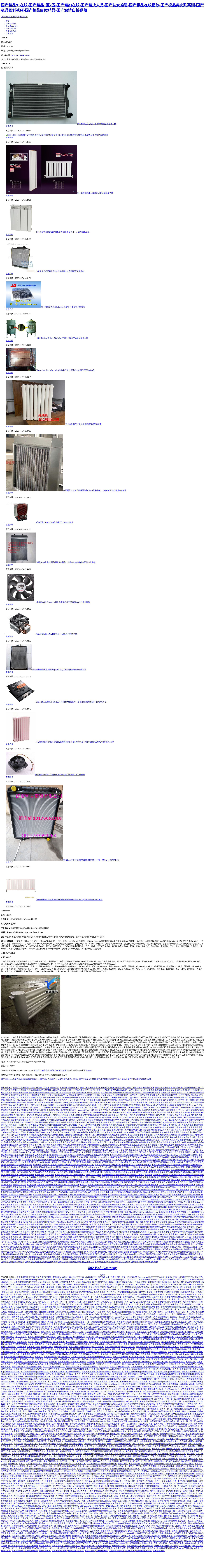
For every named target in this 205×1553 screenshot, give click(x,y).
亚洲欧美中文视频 (129, 1239)
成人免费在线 (87, 1155)
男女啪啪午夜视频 (155, 1132)
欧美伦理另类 (106, 1237)
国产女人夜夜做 (92, 1190)
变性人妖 (51, 1090)
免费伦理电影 (14, 1157)
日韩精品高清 (142, 1170)
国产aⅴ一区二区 (42, 1426)
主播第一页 (113, 1150)
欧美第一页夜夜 (178, 1095)
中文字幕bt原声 (105, 1180)
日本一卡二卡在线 (104, 1394)
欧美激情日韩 (107, 1175)
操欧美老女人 (93, 1167)
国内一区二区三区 (92, 1317)
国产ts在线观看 (142, 1205)
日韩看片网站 (86, 1404)
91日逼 (190, 1224)
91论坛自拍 (62, 1307)
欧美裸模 (9, 1103)
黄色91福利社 (122, 1232)
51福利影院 (50, 1222)
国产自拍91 (6, 1317)
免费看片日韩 (9, 1234)
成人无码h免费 (149, 1314)
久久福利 (62, 1180)
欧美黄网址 (139, 1289)
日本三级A (147, 1419)
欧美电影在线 (6, 1180)
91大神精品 (130, 1107)
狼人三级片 (82, 1239)
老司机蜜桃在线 (146, 1120)
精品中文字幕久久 (101, 1309)
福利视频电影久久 (59, 1187)
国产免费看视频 (163, 1180)
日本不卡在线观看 (117, 1339)
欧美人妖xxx (101, 1424)
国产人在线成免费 (45, 1103)
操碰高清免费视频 (150, 1125)
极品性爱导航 (64, 1130)
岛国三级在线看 (78, 1411)
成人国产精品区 (112, 1329)
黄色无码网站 (10, 1342)
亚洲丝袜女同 (125, 1382)
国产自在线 (82, 1167)
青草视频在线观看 (194, 1317)
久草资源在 (41, 1180)
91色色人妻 (174, 1140)
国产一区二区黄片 (136, 1175)
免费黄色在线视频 (118, 1217)
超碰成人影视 (105, 1130)
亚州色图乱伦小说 (67, 1140)
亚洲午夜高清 (33, 1421)
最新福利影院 (165, 1195)
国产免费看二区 (163, 1177)
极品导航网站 (97, 1416)
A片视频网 (72, 1167)
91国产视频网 (30, 1177)
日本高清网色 (75, 1399)
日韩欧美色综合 (39, 1195)
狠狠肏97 (198, 1396)
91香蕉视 (26, 1098)
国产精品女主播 (155, 1382)
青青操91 (83, 1234)
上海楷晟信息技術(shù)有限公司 (14, 17)
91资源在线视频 (110, 1172)
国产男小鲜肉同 (60, 1117)
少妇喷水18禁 (82, 1177)
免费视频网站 (74, 1214)
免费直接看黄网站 (177, 1362)
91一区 (121, 1209)
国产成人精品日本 (142, 1192)
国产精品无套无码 (20, 1192)
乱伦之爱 (170, 1354)
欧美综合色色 (101, 1401)
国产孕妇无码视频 (61, 1227)
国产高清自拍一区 (45, 1202)
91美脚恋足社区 (54, 1304)
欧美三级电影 (152, 1214)
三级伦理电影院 (96, 1406)
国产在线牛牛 (114, 1424)
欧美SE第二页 (178, 1192)
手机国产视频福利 (62, 1421)
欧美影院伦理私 (98, 1369)
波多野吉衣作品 (24, 1339)
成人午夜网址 (174, 1175)
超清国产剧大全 (10, 1127)
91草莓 (77, 1224)
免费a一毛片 (44, 1150)
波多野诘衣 (22, 1342)
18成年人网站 (128, 1132)
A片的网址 (144, 1421)
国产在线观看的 (115, 1234)
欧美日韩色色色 (163, 1377)
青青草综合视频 (88, 1399)
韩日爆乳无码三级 (176, 1120)
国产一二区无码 (131, 1302)
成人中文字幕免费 (88, 1205)
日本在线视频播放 (21, 1282)
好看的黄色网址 (17, 1409)
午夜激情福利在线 (12, 1372)
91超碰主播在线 (89, 1372)
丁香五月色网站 (103, 1090)
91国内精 (81, 1364)
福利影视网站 (142, 1312)
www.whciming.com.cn (21, 55)
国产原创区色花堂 (107, 1103)
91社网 (60, 1165)
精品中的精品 (194, 1117)
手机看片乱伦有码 (16, 1391)
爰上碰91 (26, 1232)
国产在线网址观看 (93, 1175)
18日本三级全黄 (73, 1222)
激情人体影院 (183, 1297)
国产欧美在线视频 (194, 1093)
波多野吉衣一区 (170, 1309)
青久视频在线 (39, 1424)
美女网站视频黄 (160, 1222)
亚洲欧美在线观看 (121, 1127)
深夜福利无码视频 (152, 1342)
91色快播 (143, 1130)
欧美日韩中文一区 (119, 1130)
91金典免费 (84, 1187)
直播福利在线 (180, 1327)
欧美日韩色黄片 (46, 1112)
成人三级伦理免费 (63, 1093)
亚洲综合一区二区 (178, 1317)
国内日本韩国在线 (70, 1379)
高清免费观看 (161, 1374)
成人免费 (54, 1167)
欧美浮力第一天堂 (162, 1399)
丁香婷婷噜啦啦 (31, 1362)
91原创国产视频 (115, 1125)
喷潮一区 (148, 1175)
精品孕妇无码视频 (78, 1160)
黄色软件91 (133, 1152)
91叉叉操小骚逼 (122, 1212)
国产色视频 (14, 1195)
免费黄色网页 (170, 1297)
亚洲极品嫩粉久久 (49, 1399)
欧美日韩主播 (14, 1394)
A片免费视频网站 (67, 1344)
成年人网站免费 (35, 1192)
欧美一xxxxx (77, 1110)
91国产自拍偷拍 (17, 1095)
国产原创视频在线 (137, 1115)
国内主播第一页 (68, 1162)
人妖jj (133, 1317)
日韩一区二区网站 (135, 1377)
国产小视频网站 (41, 1297)
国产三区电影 (21, 1214)
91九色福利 (170, 1190)
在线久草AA (100, 1297)
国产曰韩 (112, 1401)
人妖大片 (36, 1219)
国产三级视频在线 (70, 1232)
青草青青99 (93, 1339)
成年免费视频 (115, 1239)
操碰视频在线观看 (85, 1309)
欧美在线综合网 (58, 1429)
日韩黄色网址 (178, 1185)
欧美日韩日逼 (8, 1292)
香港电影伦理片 (158, 1147)
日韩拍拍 (39, 1391)
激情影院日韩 (161, 1207)
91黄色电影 (170, 1147)
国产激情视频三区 (93, 1197)
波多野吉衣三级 (41, 1172)
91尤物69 (194, 1155)
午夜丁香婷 (101, 1312)
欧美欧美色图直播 (32, 1419)
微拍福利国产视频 (76, 1103)
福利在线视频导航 (178, 1227)
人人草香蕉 (97, 1127)
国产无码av (10, 1182)
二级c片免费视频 (117, 1307)
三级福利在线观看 (133, 1386)
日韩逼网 (173, 1105)
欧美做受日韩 (113, 1115)
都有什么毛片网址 (172, 1319)
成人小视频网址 (153, 1357)
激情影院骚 (167, 1282)
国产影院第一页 (95, 1147)
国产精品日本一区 (143, 1309)
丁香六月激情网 (127, 1359)
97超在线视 (63, 1214)
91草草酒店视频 (85, 1105)
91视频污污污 (56, 1207)
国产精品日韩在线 (176, 1359)
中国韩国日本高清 (110, 1110)
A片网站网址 (167, 1209)
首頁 (7, 21)
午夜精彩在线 (100, 1414)
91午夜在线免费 (139, 1162)
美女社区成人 (52, 1195)
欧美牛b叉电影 (47, 1322)
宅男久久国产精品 (139, 1195)
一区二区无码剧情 (132, 1399)
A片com (171, 1222)
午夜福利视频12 (94, 1334)
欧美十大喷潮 (66, 1406)
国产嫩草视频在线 (38, 1234)
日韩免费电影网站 (64, 1334)
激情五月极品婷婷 (36, 1093)
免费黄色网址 (163, 1214)
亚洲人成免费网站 (182, 1090)
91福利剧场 (185, 1127)
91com (116, 1190)
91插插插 (168, 1192)
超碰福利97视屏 (105, 1219)
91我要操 (43, 1170)
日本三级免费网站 (65, 1409)
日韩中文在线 (182, 1117)
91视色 (19, 1142)
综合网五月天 (176, 1130)
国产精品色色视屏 (119, 1122)
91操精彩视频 (186, 1352)
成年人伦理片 (65, 1219)
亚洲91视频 (194, 1329)
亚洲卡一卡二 (24, 1190)
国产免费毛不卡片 (125, 1224)
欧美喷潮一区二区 (194, 1227)
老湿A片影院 (20, 1182)
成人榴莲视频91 (177, 1409)
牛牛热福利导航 (33, 1399)
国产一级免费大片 (111, 1142)
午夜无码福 (49, 1352)
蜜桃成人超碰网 (157, 1239)
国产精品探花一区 (62, 1175)
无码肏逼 (27, 1294)
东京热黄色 (187, 1302)
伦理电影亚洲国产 (162, 1137)
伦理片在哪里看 (19, 1180)
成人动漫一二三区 (76, 1332)
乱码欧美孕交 (108, 1147)
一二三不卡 (197, 1304)
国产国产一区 (124, 1110)
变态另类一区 (88, 1297)
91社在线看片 (121, 1334)
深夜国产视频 (66, 1229)
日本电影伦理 (155, 1182)
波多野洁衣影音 (80, 1284)
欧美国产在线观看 (162, 1401)
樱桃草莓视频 (89, 1401)
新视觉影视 (29, 1155)
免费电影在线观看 (171, 1132)
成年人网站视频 (103, 1205)
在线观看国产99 (60, 1329)
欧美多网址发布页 (59, 1332)
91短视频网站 (48, 1212)
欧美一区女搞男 (60, 1401)
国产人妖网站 (198, 1289)
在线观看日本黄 (12, 1175)
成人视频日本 (125, 1105)
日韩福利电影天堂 (120, 1421)
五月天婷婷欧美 (41, 1132)
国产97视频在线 (89, 1377)
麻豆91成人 (177, 1299)
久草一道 (182, 1294)
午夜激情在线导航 (183, 1337)
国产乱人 (152, 1152)
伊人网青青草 (56, 1142)
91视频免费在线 (154, 1227)
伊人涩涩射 (86, 1152)
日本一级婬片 (141, 1090)
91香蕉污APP (32, 1202)
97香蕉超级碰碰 (149, 1177)
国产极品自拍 (180, 1217)
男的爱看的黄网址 (11, 1357)
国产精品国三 (175, 1372)
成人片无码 (191, 1207)
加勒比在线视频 (102, 1314)
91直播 (41, 1142)
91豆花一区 (161, 1304)
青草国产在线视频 (109, 1100)
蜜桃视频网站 (123, 1172)
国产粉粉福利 (130, 1337)
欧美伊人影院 (189, 1137)
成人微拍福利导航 (165, 1237)
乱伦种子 (64, 1088)
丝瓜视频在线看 (78, 1322)
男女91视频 (89, 1182)
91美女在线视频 (17, 1120)
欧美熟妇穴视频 (151, 1185)
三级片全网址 (174, 1352)
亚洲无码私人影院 (96, 1280)
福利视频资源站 (191, 1088)
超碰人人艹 (38, 1334)
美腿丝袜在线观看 (105, 1200)
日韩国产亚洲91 (190, 1399)
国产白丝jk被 (50, 1334)
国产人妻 (50, 1374)
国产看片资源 (30, 1125)
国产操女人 (143, 1152)
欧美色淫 (136, 1100)
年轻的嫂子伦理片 (47, 1317)
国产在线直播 (13, 1190)
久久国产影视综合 (157, 1110)
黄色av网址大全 (175, 1115)
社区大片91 (32, 1416)
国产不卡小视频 (25, 1165)
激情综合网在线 (39, 1339)
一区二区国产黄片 (43, 1396)
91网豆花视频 (174, 1127)
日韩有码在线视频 (28, 1280)
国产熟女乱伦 (104, 1277)
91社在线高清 (86, 1127)
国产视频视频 (7, 1369)
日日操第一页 (162, 1127)
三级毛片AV (52, 1284)
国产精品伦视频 (189, 1299)
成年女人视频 (141, 1093)
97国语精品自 (194, 1426)
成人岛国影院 (122, 1187)
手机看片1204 (133, 1130)
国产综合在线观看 (162, 1088)
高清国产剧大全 (172, 1287)
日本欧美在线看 (91, 1207)
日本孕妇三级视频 (70, 1354)
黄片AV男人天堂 (161, 1372)
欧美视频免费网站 (16, 1377)
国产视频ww (112, 1414)
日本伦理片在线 (75, 1192)
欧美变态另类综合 (22, 1292)
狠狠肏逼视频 (186, 1287)
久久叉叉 (129, 1185)
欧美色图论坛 (192, 1122)
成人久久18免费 (88, 1319)
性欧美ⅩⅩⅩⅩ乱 (51, 1100)
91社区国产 (126, 1088)
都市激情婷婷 (185, 1140)
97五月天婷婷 (153, 1157)
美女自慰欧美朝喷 (119, 1377)
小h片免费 (107, 1122)
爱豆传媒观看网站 (158, 1107)
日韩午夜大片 (175, 1364)
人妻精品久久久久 (67, 1282)
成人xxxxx (146, 1200)
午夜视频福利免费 (22, 1234)
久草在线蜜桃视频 (161, 1317)
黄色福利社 (57, 1379)
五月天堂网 (197, 1239)
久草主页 (54, 1394)
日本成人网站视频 (132, 1372)
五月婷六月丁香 (22, 1322)
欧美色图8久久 (107, 1317)
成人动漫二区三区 (136, 1187)
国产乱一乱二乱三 (170, 1155)
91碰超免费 (143, 1229)
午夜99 (45, 1200)
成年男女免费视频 (78, 1289)
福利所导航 (27, 1222)
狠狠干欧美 (115, 1157)
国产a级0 (43, 1090)
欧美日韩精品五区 (195, 1367)
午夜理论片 (5, 1229)
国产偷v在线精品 (103, 1372)
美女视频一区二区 (80, 1280)
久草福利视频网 (47, 1105)
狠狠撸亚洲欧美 (153, 1093)
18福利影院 (134, 1120)
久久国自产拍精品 (114, 1137)
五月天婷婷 (92, 1234)
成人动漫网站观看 (163, 1095)
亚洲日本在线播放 (151, 1409)
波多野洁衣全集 (188, 1389)
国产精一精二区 (32, 1152)
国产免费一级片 (177, 1088)
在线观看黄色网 (7, 1232)
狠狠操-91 (34, 1170)
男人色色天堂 (87, 1374)
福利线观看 (40, 1374)
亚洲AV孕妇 (62, 1399)
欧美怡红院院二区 (142, 1107)
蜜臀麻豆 (144, 1344)
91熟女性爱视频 (135, 1391)
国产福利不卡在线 (57, 1297)
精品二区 (117, 1409)
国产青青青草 (189, 1232)
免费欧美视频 (55, 1177)
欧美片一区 (165, 1409)
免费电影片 (81, 1145)
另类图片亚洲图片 (90, 1367)
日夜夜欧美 (14, 1145)
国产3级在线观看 (147, 1374)
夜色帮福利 (75, 1416)
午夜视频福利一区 (38, 1284)
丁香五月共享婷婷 (159, 1359)
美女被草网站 (73, 1404)
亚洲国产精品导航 (124, 1100)
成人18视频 (134, 1212)
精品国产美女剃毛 (182, 1100)
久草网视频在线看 (165, 1145)
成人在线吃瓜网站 (108, 1187)
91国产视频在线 (191, 1324)
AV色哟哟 (37, 1165)
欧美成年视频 (143, 1237)
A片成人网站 (180, 1411)
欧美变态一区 (148, 1088)
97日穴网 (78, 1155)
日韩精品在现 (124, 1367)
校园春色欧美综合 (127, 1284)
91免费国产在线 (24, 1359)
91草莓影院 (58, 1112)
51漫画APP (93, 1177)
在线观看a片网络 (65, 1284)
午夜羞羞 (180, 1332)
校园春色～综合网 (41, 1394)
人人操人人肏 (111, 1411)
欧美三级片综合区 (139, 1411)
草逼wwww (153, 1212)
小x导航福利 (105, 1217)
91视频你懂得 (56, 1145)
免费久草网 (136, 1324)
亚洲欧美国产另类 (92, 1237)
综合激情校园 (50, 1289)
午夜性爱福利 (28, 1374)
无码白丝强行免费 (147, 1207)
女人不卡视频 (59, 1342)
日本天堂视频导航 (101, 1107)
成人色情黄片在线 (123, 1145)
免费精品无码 (186, 1419)
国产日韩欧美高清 (80, 1406)
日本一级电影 (192, 1170)
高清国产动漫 (171, 1344)
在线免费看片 (64, 1195)
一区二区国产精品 (159, 1352)
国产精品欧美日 (161, 1334)
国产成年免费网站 (18, 1135)
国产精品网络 (147, 1224)
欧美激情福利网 (176, 1232)
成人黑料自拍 (186, 1180)
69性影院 (16, 1110)
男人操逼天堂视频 (115, 1374)
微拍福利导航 (129, 1312)
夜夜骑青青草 (173, 1098)
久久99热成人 (106, 1332)
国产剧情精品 (50, 1093)
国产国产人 (112, 1292)
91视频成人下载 (82, 1170)
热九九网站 (142, 1389)
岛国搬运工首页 (166, 1172)
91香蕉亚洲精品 (108, 1170)
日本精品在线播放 (11, 1212)
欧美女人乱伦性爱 (114, 1297)
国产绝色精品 (64, 1160)
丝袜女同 (191, 1172)
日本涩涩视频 (89, 1307)
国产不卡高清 (115, 1155)
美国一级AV (32, 1103)
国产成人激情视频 (96, 1135)
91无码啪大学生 (75, 1359)
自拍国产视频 (116, 1309)
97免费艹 (7, 1172)
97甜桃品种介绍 (157, 1192)
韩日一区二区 (97, 1105)
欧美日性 (30, 1429)
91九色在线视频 (61, 1192)
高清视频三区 (91, 1277)
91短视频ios (70, 1342)
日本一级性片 (64, 1357)
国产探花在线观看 (179, 1322)
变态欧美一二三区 (62, 1322)
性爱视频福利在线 (143, 1359)
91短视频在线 (103, 1234)
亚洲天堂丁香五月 (49, 1165)
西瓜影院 (117, 1280)
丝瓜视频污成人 (86, 1224)
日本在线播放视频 (151, 1367)
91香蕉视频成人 (99, 1344)
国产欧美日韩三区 (157, 1327)
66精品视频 (49, 1175)
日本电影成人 (193, 1327)
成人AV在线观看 (175, 1229)
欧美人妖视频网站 (179, 1195)
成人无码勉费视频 (81, 1409)
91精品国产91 (197, 1140)
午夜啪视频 (198, 1224)
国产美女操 (170, 1312)
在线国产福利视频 (73, 1377)
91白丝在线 (18, 1384)
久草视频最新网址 (26, 1140)
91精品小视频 (170, 1239)
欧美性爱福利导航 (43, 1277)
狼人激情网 (195, 1222)
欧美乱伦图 (116, 1277)
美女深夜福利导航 (28, 1372)
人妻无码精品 (134, 1098)
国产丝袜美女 (83, 1112)
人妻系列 (185, 1125)
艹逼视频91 (196, 1319)
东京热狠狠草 (128, 1140)
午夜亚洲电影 (22, 1277)
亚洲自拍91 (96, 1324)
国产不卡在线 (78, 1107)
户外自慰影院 (118, 1095)
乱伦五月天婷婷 (91, 1200)
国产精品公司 (147, 1372)
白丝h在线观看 (132, 1401)
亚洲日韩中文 (64, 1411)
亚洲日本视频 (156, 1142)
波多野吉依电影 (95, 1122)
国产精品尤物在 (32, 1150)
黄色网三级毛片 (172, 1219)
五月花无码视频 (187, 1175)
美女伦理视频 (101, 1088)
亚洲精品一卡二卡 (73, 1374)
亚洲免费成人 (89, 1312)
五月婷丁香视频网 (129, 1384)
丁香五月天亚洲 (70, 1212)
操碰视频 (31, 1132)
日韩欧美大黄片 (27, 1357)
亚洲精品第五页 (153, 1162)
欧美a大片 (72, 1389)
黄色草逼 (169, 1327)
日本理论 (105, 1209)
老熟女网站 (136, 1406)
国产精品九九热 (44, 1377)
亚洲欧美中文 (185, 1416)
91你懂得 (8, 1344)
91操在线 (41, 1280)
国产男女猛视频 (147, 1202)
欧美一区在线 (21, 1132)
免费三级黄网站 (157, 1287)
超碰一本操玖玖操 (127, 1287)
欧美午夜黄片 (41, 1411)
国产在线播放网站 (142, 1142)
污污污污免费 (73, 1187)
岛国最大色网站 (193, 1217)
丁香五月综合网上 (145, 1424)
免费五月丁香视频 (134, 1177)
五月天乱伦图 (115, 1364)
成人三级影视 (21, 1337)
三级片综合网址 (73, 1426)
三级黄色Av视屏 (75, 1312)
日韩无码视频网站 (61, 1182)
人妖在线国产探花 (183, 1342)
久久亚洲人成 (54, 1140)
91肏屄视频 (174, 1284)
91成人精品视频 (191, 1095)
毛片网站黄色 (71, 1239)
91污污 (46, 1367)
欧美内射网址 (52, 1155)
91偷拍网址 (91, 1424)
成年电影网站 (16, 1294)
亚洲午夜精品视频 (191, 1182)
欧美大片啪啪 (59, 1314)
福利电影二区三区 (16, 1312)
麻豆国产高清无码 (145, 1317)
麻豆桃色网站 (78, 1237)
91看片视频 (196, 1416)
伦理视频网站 (185, 1165)
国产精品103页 (120, 1342)
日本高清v (117, 1229)
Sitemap (89, 1070)
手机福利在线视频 (77, 1424)
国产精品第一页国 (86, 1165)
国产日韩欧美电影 (126, 1117)
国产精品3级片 (128, 1093)
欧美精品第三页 (158, 1354)
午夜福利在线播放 (69, 1364)
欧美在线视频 (87, 1150)
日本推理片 (140, 1180)
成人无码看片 (22, 1167)
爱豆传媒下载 (132, 1222)
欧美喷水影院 (171, 1122)
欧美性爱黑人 (129, 1297)
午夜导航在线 (56, 1162)
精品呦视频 (39, 1229)
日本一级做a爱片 (61, 1416)
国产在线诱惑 (14, 1209)
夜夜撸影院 (119, 1302)
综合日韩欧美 (172, 1107)
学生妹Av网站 (168, 1090)
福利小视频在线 (60, 1327)
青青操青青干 (32, 1237)
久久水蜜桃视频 (48, 1287)
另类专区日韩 (36, 1282)
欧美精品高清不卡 (183, 1289)
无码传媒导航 (143, 1182)
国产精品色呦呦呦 (131, 1396)
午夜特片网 (19, 1369)
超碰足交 (39, 1357)
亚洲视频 (126, 1409)
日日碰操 (20, 1419)
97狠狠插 (7, 1200)
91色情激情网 (96, 1110)
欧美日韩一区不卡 (58, 1302)
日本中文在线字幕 (157, 1277)
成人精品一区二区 (160, 1120)
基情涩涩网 (44, 1152)
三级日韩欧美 (118, 1180)
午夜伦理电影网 (99, 1137)
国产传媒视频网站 (85, 1195)
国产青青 (101, 1411)
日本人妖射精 (145, 1160)
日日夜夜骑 (137, 1314)
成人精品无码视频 (24, 1100)
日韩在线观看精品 (178, 1170)
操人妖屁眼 (112, 1304)
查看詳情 (9, 126)
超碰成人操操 (74, 1115)
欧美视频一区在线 (64, 1349)
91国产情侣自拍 (128, 1349)
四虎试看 (43, 1117)
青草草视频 (183, 1382)
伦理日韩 (116, 1319)
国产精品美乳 (91, 1132)
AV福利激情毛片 (126, 1227)
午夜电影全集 (164, 1125)
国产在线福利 (75, 1227)
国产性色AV (109, 1391)
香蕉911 (28, 1095)
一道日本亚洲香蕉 (78, 1098)
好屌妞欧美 (185, 1319)
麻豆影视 (10, 1337)
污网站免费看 (81, 1120)
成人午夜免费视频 (152, 1103)
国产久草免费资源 (85, 1414)
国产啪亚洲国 (134, 1197)
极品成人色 (175, 1180)
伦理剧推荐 (130, 1192)
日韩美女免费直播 (153, 1209)
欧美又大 (34, 1130)
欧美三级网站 (18, 1297)
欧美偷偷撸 (25, 1354)
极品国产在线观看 (193, 1282)
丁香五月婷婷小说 (79, 1357)
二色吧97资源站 (43, 1125)
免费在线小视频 (37, 1127)
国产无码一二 (127, 1167)
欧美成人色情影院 (94, 1289)
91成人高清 (82, 1302)
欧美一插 (100, 1399)
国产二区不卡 (28, 1411)
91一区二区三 (34, 1342)
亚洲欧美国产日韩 (180, 1237)
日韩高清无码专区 (155, 1414)
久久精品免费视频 (184, 1414)
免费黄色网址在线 (100, 1150)
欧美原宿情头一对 (129, 1362)
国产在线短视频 (95, 1222)
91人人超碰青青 (193, 1212)
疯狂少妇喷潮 (158, 1197)
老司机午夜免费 (155, 1347)
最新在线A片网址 (192, 1152)
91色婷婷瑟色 (116, 1140)
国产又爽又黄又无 (70, 1142)
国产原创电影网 (98, 1379)
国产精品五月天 (38, 1160)
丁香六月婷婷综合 (114, 1369)
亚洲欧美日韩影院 (58, 1292)
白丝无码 (103, 1359)
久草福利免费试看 (166, 1212)
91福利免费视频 (145, 1234)
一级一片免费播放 (93, 1322)
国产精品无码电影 (84, 1095)
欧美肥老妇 (185, 1200)
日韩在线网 (164, 1157)
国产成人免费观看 (35, 1337)
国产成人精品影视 (76, 1317)
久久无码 (137, 1224)
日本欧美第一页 (128, 1205)
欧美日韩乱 (5, 1177)
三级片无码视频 (102, 1354)
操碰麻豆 (113, 1367)
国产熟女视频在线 (168, 1160)
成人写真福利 (40, 1155)
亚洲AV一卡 (54, 1172)
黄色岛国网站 (66, 1110)
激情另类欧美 (165, 1391)
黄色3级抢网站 (116, 1090)
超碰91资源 (158, 1155)
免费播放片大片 (62, 1352)
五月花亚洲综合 (81, 1147)
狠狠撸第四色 (22, 1239)
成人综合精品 (176, 1399)
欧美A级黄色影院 (30, 1187)
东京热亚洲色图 (143, 1239)
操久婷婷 (46, 1145)
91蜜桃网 (120, 1399)
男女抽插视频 (123, 1292)
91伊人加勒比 (121, 1170)
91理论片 (83, 1185)
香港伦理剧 (148, 1135)
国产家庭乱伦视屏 (63, 1299)
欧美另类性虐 (118, 1372)
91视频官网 (141, 1349)
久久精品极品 (136, 1409)
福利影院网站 (73, 1117)
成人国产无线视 (182, 1190)
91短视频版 (21, 1399)
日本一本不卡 (12, 1396)
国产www (55, 1219)
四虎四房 (195, 1214)
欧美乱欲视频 (162, 1152)
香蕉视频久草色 (67, 1391)
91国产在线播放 (78, 1190)
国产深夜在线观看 (51, 1391)
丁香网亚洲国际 (192, 1309)
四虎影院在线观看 (119, 1299)
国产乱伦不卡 (69, 1339)
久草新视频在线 (197, 1167)
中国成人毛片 (157, 1280)
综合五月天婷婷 (11, 1426)
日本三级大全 (52, 1180)
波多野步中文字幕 (20, 1197)
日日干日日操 (8, 1289)
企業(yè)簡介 (11, 24)
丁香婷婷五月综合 (66, 1147)
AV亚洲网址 (38, 1147)
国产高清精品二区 (178, 1093)
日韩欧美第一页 (119, 1389)
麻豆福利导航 (179, 1282)
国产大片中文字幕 (26, 1145)
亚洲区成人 (16, 1217)
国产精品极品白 (62, 1319)
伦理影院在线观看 (166, 1411)
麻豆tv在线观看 (65, 1135)
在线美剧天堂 (41, 1369)
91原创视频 (131, 1217)
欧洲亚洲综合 (34, 1332)
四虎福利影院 (147, 1399)
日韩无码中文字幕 (19, 1404)
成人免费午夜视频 (28, 1309)
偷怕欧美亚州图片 (79, 1093)
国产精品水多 (16, 1222)
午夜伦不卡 (84, 1100)
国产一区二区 (129, 1090)
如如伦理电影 (99, 1386)
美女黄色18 (178, 1182)
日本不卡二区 (24, 1105)
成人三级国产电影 (35, 1386)
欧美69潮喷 (170, 1110)
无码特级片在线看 (114, 1312)
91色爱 (164, 1200)
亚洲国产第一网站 (26, 1175)
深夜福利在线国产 (120, 1357)
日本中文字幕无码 (66, 1155)
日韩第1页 (54, 1406)
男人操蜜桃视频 (103, 1132)
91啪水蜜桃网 (6, 1227)
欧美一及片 (17, 1219)
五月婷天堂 (44, 1292)
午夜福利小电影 (51, 1359)
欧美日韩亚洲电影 (68, 1309)
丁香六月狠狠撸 (127, 1319)
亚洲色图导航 (27, 1299)
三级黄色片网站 (177, 1177)
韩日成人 (71, 1202)
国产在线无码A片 (187, 1284)
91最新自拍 (123, 1152)
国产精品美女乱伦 (43, 1384)
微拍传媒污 (51, 1424)
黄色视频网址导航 (99, 1152)
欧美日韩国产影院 (52, 1364)
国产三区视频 (16, 1334)
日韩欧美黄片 (85, 1347)
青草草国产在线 (135, 1299)
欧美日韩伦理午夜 (130, 1229)
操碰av (193, 1354)
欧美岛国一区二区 (68, 1177)
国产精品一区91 (93, 1217)
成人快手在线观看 (36, 1289)
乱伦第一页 (181, 1160)
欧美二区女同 (80, 1217)
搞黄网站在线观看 (81, 1172)
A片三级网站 (194, 1157)
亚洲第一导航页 (78, 1294)
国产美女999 (157, 1309)
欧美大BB (53, 1132)
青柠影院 (138, 1329)
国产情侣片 (49, 1232)
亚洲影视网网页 (12, 1329)
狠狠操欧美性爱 (52, 1160)
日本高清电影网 (141, 1132)
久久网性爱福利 (95, 1284)
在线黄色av (94, 1342)
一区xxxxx (51, 1098)
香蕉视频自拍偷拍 (157, 1294)
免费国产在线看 (117, 1182)
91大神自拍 (195, 1090)
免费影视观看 (196, 1127)
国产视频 (188, 1234)
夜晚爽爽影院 (27, 1406)
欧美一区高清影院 (129, 1277)
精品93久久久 (133, 1160)
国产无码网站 (26, 1205)
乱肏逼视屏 (29, 1391)
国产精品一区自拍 (175, 1187)
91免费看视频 (55, 1209)
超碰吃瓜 (172, 1152)
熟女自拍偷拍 (174, 1167)
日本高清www (106, 1302)
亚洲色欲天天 (147, 1105)
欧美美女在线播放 (80, 1287)
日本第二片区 (16, 1229)
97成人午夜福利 (119, 1327)
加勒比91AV (157, 1234)
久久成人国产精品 (147, 1304)
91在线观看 (167, 1234)
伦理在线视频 (124, 1411)
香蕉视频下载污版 (19, 1200)
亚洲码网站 (159, 1424)
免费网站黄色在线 (109, 1162)
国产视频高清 (151, 1115)
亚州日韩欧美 (30, 1377)
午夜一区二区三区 (16, 1287)
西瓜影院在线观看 (99, 1115)
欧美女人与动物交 (68, 1095)
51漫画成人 (54, 1152)
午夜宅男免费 (172, 1112)
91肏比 (12, 1214)
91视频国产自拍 (7, 1130)
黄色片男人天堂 (118, 1419)
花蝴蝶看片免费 (38, 1095)
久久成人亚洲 (103, 1192)
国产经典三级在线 (51, 1147)
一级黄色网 (164, 1140)
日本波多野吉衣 (163, 1170)
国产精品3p (118, 1200)
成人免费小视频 (33, 1347)
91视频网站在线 (73, 1429)
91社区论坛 (96, 1162)
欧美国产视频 (128, 1354)
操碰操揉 (153, 1237)
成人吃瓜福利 (128, 1125)
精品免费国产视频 (100, 1282)
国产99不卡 (39, 1175)
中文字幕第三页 (92, 1130)
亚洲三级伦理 (81, 1391)
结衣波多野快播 (192, 1409)
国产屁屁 (172, 1103)
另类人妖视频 (139, 1185)
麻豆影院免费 (195, 1219)
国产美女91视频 (37, 1232)
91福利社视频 (175, 1157)
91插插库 (96, 1095)
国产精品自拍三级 (154, 1426)
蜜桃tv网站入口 (139, 1167)
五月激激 (37, 1299)
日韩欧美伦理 (169, 1426)
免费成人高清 (105, 1421)
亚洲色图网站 (153, 1229)
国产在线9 (138, 1125)
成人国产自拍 (58, 1396)
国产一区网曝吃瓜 (33, 1314)
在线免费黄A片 (122, 1103)
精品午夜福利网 (68, 1209)
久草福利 (132, 1103)
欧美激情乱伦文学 (160, 1362)
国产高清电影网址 (83, 1162)
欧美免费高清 (79, 1337)
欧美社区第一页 (27, 1207)
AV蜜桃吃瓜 (79, 1207)
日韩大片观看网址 (161, 1135)
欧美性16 (112, 1145)
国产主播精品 (150, 1377)
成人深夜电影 (168, 1100)
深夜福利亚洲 (97, 1212)
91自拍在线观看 (146, 1098)
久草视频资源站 (12, 1117)
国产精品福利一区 (125, 1289)
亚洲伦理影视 (186, 1369)
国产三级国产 (125, 1157)
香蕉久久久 (131, 1332)
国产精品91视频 (120, 1207)
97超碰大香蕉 (106, 1095)
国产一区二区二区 (132, 1095)
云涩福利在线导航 (8, 1142)
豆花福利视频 (189, 1185)
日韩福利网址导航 (36, 1197)
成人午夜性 (131, 1389)
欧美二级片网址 (107, 1214)
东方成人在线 (97, 1142)
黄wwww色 (193, 1105)
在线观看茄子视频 (53, 1354)
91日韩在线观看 (31, 1227)
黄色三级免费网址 (143, 1147)
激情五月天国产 (163, 1130)
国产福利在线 (115, 1112)
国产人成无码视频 (91, 1103)
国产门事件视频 (33, 1327)
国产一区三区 (115, 1314)
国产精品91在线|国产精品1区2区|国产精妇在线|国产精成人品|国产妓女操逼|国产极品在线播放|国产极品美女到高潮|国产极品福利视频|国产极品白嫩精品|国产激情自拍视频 (72, 1079)
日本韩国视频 (173, 1304)
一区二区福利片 (165, 1406)
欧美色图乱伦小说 (116, 1165)
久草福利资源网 (85, 1142)
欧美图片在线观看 (18, 1090)
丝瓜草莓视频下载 (142, 1282)
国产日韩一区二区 (76, 1125)
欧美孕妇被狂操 (185, 1349)
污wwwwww (143, 1277)
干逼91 (122, 1386)
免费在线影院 (115, 1205)
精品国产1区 (176, 1401)
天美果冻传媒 (105, 1160)
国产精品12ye (153, 1332)
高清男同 (91, 1239)
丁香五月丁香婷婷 (110, 1222)
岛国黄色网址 (191, 1406)
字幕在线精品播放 (102, 1182)
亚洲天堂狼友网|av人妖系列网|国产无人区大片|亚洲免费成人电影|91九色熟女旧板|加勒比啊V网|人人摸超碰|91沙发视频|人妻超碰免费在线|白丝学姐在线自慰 (72, 1252)
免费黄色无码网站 (60, 1277)
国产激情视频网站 (111, 1105)
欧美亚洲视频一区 (180, 1329)
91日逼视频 (53, 1200)
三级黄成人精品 (186, 1424)
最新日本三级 (171, 1396)
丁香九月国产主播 (145, 1222)
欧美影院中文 (21, 1386)
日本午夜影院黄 (146, 1292)
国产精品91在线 (19, 1421)
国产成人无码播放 (32, 1287)
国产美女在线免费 (18, 1202)
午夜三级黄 (61, 1404)
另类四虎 (58, 1107)
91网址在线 (75, 1319)
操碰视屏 (105, 1112)
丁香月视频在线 (161, 1364)
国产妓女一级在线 (85, 1382)
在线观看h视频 (33, 1090)
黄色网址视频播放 (143, 1165)
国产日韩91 (35, 1105)
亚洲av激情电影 (43, 1162)
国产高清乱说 (50, 1337)
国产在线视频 (141, 1172)
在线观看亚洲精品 (139, 1145)
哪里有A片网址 (135, 1190)
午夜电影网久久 (70, 1112)
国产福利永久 (61, 1090)
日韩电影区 (28, 1334)
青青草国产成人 (53, 1110)
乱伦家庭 (140, 1103)
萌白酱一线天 (78, 1200)
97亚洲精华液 (106, 1093)
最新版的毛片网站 (57, 1426)
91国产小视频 (140, 1209)
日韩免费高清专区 (131, 1374)
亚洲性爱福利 (72, 1314)
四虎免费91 (47, 1115)
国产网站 (195, 1135)
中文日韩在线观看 (162, 1386)
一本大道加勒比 (20, 1332)
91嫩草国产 (39, 1224)
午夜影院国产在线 (156, 1205)
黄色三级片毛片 (69, 1145)
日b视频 (195, 1150)
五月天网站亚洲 (155, 1369)
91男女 (51, 1117)
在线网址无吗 (61, 1317)
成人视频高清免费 (44, 1185)
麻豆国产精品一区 (34, 1367)
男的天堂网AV (19, 1150)
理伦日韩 (90, 1337)
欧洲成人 (90, 1349)
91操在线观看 (170, 1205)
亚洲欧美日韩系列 (12, 1299)
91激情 (16, 1237)
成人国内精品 (34, 1319)
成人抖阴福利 (129, 1379)
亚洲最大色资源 (58, 1324)
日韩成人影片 (6, 1150)
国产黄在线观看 (38, 1354)
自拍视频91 (108, 1120)
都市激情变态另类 (76, 1182)
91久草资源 (39, 1329)
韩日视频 (190, 1160)
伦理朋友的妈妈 (180, 1172)
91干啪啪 (23, 1237)
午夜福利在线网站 (30, 1142)
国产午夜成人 (133, 1122)
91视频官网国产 (23, 1170)
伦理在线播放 (122, 1098)
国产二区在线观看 (87, 1088)
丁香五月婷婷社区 (36, 1307)
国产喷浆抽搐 (126, 1195)
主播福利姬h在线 (18, 1152)
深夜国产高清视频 (88, 1419)
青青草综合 (91, 1364)
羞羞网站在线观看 (139, 1414)
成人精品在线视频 (109, 1324)
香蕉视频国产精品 (157, 1190)
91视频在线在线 (59, 1384)
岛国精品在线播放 (8, 1239)
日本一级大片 (6, 1088)
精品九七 (157, 1337)
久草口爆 (134, 1292)
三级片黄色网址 (170, 1382)
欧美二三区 (134, 1304)
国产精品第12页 (19, 1185)
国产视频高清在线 (34, 1135)
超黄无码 (33, 1209)
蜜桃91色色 (63, 1167)
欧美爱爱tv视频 (120, 1177)
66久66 (144, 1324)
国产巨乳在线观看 (34, 1115)
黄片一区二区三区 (188, 1421)
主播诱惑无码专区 (46, 1237)
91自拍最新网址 (39, 1110)
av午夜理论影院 (22, 1284)
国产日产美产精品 (159, 1165)
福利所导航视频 (73, 1180)
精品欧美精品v (86, 1214)
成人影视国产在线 (178, 1142)
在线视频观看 (157, 1319)
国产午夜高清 (167, 1182)
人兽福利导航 (109, 1212)
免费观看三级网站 (162, 1322)
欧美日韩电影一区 (113, 1362)
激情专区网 (140, 1364)
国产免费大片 (28, 1229)
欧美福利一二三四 (136, 1342)
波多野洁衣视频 (68, 1120)
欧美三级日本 (95, 1187)
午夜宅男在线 (94, 1157)
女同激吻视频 (52, 1130)
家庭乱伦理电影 (197, 1112)
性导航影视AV (17, 1137)
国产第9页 (94, 1180)
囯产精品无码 (124, 1324)
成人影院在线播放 (20, 1107)
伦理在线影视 (58, 1185)
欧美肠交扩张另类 (57, 1150)
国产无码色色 (95, 1170)
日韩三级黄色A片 (146, 1137)
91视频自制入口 (113, 1426)
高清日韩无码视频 (171, 1150)
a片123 (194, 1187)
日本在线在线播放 (115, 1344)
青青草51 (48, 1205)
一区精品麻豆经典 (38, 1120)
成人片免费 (85, 1180)
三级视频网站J (39, 1222)
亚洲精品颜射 (50, 1404)
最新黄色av (184, 1219)
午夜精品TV (108, 1409)
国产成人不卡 (20, 1324)
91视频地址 (104, 1367)
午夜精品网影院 (179, 1145)
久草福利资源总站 (48, 1409)
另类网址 (91, 1362)
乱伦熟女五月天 (15, 1098)
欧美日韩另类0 (56, 1125)
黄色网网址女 (13, 1140)
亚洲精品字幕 (61, 1312)
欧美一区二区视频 (82, 1304)
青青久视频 (185, 1167)
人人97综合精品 (106, 1167)
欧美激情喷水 (61, 1389)
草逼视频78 (143, 1150)
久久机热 (138, 1117)
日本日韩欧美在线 (145, 1219)
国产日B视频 (73, 1329)
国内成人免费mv (182, 1307)
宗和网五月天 (185, 1150)
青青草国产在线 (141, 1369)
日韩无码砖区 (46, 1342)
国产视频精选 (106, 1327)
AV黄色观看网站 (12, 1122)
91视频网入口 (65, 1394)
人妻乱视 (186, 1115)
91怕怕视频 (158, 1292)
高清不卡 (53, 1362)
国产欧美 (135, 1137)
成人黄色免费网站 (73, 1372)
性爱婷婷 (50, 1157)
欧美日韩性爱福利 (95, 1185)
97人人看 (58, 1232)
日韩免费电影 (175, 1135)
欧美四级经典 (45, 1324)
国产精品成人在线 (64, 1137)
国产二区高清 (114, 1202)
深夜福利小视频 (126, 1329)
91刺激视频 (77, 1229)
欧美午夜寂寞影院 (16, 1155)
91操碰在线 (165, 1093)
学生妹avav (155, 1160)
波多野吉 (172, 1374)
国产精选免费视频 (106, 1207)
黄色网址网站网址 (50, 1214)
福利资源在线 (26, 1110)
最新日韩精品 (145, 1122)
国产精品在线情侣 (111, 1287)
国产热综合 (152, 1145)
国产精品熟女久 (175, 1302)
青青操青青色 (112, 1386)
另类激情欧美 (18, 1401)
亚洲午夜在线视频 (9, 1359)
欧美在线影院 (174, 1394)
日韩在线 (146, 1110)
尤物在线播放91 (164, 1314)
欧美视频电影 (60, 1237)
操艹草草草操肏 (193, 1386)
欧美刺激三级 (149, 1329)
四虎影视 (11, 1132)
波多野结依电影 (147, 1100)
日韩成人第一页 (112, 1117)
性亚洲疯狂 (15, 1406)
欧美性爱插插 (34, 1112)
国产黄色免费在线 (140, 1382)
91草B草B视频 (7, 1115)
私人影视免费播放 (55, 1339)
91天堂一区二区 (90, 1202)
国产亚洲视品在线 (101, 1224)
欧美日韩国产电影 (68, 1386)
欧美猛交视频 (86, 1115)
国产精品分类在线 (53, 1122)
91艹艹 (116, 1120)
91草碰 (85, 1135)
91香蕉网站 (165, 1367)
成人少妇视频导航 (193, 1132)
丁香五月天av (61, 1222)
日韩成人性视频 (104, 1419)
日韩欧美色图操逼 (122, 1406)
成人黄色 (34, 1379)
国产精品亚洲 (191, 1162)
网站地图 (147, 1079)
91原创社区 (33, 1167)
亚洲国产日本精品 (43, 1429)
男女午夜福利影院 (138, 1214)
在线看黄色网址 (31, 1312)
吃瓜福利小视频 (51, 1127)
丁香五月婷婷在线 (143, 1297)
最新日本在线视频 (62, 1234)
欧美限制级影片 (50, 1357)
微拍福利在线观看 (20, 1088)
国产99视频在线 (160, 1419)
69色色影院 (127, 1314)
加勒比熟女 (195, 1100)
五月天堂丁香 (145, 1394)
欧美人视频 (74, 1347)
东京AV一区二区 (55, 1382)
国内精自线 (117, 1093)
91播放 (69, 1237)
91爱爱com (76, 1152)
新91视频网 (40, 1122)
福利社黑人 (192, 1294)
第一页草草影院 (60, 1202)
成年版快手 (174, 1214)
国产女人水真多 (102, 1307)
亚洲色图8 (100, 1362)
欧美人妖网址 (137, 1367)
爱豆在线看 (59, 1157)
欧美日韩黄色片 (170, 1202)
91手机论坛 (170, 1224)
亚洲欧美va (59, 1374)
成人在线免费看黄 (38, 1190)
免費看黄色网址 (127, 1282)
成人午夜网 (147, 1117)
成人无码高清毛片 (28, 1162)
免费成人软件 (129, 1165)
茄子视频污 (136, 1105)
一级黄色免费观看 (62, 1294)
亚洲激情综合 (148, 1386)
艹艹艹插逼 (26, 1160)
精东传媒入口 (182, 1105)
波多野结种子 (185, 1334)
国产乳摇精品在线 (45, 1401)
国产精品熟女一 (20, 1115)
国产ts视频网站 (53, 1170)
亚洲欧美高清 (96, 1409)
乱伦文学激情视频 (149, 1406)
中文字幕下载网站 (130, 1280)
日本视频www (7, 1319)
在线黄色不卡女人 (84, 1344)
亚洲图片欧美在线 (172, 1292)
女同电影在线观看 (44, 1239)
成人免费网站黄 (36, 1352)
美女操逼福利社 (189, 1401)
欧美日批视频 (179, 1404)
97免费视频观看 (195, 1382)
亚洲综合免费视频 (168, 1357)
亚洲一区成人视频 (183, 1147)
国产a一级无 (31, 1302)
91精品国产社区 (50, 1197)
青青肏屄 (92, 1394)
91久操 (54, 1137)
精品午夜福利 (7, 1379)
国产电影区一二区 (145, 1416)
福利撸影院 (152, 1130)
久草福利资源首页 (178, 1367)
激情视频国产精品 (196, 1110)
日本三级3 (172, 1339)
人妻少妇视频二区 (12, 1162)
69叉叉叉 (50, 1234)
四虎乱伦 (175, 1377)
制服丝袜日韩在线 (103, 1299)
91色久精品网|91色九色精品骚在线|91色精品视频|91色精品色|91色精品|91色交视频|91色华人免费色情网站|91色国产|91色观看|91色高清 (148, 1259)
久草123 (170, 1207)
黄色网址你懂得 (146, 1401)
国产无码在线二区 (16, 1304)
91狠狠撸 (158, 1100)
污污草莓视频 (148, 1322)
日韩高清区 (104, 1339)
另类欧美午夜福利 (124, 1322)
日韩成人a (74, 1234)
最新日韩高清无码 (114, 1379)
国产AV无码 (176, 1125)
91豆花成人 (123, 1190)
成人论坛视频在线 (156, 1344)
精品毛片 (121, 1185)
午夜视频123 (129, 1180)
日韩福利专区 (68, 1217)
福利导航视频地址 (131, 1404)
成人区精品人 (98, 1347)
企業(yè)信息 (11, 31)
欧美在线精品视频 (74, 1367)
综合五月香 (23, 1117)
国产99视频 (29, 1369)
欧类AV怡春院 (41, 1414)
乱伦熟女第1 (147, 1334)
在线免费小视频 (66, 1172)
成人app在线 (34, 1117)
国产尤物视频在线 (90, 1219)
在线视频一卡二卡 (171, 1369)
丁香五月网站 (151, 1180)
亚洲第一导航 (172, 1294)
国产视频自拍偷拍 (112, 1416)
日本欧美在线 (92, 1421)
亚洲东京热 (67, 1107)
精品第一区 (140, 1426)
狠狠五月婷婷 (117, 1337)
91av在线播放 (127, 1155)
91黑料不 (170, 1217)
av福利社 (50, 1294)
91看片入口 (117, 1219)
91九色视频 (88, 1107)
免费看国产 (185, 1377)
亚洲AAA (52, 1349)
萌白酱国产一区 (20, 1103)
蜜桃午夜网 (31, 1180)
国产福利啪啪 (63, 1132)
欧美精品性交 (160, 1112)
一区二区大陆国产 (103, 1319)
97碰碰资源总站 (143, 1287)
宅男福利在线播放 (108, 1197)
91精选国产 (180, 1162)
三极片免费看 (158, 1297)
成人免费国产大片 (77, 1175)
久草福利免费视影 (184, 1239)
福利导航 (185, 1157)
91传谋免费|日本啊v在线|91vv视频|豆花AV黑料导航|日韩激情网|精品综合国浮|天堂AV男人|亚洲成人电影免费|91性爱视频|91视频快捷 (73, 1247)
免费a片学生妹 (153, 1307)
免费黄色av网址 (173, 1200)
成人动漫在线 (43, 1309)
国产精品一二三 (93, 1294)
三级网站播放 (85, 1379)
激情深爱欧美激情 (8, 1170)
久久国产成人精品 (119, 1160)
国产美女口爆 (34, 1389)
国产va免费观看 (82, 1140)
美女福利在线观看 (182, 1222)
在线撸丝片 (77, 1135)
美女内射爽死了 (23, 1382)
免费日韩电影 (137, 1112)
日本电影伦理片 (27, 1157)
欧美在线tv (195, 1200)
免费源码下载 (52, 1280)
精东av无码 (46, 1332)
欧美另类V (43, 1362)
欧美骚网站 (59, 1212)
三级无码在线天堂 (89, 1192)
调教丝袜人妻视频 (196, 1314)
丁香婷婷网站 (83, 1389)
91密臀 (32, 1277)
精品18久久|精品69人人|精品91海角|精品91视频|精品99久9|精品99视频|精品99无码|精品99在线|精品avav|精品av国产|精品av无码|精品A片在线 (71, 1242)
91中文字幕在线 (23, 1127)
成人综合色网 (132, 1339)
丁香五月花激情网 (105, 1177)
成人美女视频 (47, 1419)
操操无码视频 (52, 1190)
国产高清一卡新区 (16, 1125)
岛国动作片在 (29, 1172)
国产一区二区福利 (108, 1098)
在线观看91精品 (130, 1237)
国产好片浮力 (45, 1137)
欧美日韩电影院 (19, 1327)
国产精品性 (54, 1088)
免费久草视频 (173, 1419)
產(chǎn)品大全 (12, 26)
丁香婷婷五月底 (40, 1349)
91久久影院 (126, 1112)
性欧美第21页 (177, 1324)
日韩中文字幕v (20, 1289)
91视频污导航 (122, 1197)
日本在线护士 (129, 1147)
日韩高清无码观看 (20, 1344)
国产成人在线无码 (158, 1217)
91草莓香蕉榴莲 (48, 1319)
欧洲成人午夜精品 (77, 1132)
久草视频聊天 (55, 1414)
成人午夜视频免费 (161, 1232)
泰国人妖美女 (7, 1324)
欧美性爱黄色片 (52, 1344)
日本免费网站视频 (57, 1367)
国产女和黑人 (154, 1379)
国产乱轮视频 (93, 1357)
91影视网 (75, 1100)
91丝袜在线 (57, 1205)
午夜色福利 (133, 1421)
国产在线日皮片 (88, 1227)
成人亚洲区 (103, 1145)
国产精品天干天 (183, 1103)
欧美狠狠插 (132, 1170)
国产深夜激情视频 (77, 1352)
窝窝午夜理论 (193, 1195)
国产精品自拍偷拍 (34, 1182)
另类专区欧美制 (47, 1421)
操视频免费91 (170, 1117)
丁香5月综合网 (65, 1152)
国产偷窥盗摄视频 (147, 1095)
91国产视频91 (114, 1359)
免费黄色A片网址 (60, 1103)
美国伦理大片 (73, 1088)
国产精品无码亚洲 (121, 1175)
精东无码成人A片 (32, 1409)
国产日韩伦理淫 (102, 1239)
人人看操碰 (87, 1137)
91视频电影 (49, 1107)
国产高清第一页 (65, 1190)
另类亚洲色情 (184, 1112)
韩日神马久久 (32, 1324)
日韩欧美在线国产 (27, 1122)
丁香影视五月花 (44, 1187)
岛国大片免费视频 (63, 1098)
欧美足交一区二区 (36, 1107)
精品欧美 (164, 1229)
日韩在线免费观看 (112, 1347)
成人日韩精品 (56, 1217)
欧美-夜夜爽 (29, 1384)
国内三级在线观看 (39, 1382)
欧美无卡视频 (133, 1327)
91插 (78, 1205)
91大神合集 (124, 1135)
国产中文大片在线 (128, 1416)
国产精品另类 (97, 1232)
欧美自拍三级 (14, 1280)
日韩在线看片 (106, 1357)
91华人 (66, 1125)
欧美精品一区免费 (167, 1289)
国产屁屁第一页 (17, 1177)
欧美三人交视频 (128, 1347)
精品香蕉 (46, 1135)
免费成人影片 (47, 1347)
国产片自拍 (17, 1147)
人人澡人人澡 (114, 1384)
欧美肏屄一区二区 (171, 1197)
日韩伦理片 (155, 1200)
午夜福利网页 (124, 1414)
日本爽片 (130, 1307)
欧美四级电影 (193, 1280)
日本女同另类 (47, 1327)
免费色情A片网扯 (96, 1172)
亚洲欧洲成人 (136, 1110)
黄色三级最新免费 (26, 1224)
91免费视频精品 (85, 1232)
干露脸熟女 (198, 1229)
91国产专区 (181, 1312)
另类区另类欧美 (101, 1165)
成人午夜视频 (173, 1165)
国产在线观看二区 (189, 1364)
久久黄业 (108, 1280)
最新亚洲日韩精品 (73, 1150)
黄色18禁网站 (196, 1165)
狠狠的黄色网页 (75, 1307)
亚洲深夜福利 (20, 1429)
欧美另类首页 (18, 1317)
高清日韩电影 (77, 1219)
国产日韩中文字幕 (156, 1312)
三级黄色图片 (43, 1209)
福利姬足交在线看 (160, 1175)
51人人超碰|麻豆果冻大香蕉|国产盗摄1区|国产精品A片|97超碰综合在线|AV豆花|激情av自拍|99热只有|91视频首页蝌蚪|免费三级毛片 (115, 1254)
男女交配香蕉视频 (108, 1294)
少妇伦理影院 (23, 1352)
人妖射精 (164, 1103)
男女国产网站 (68, 1304)
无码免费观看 (144, 1339)
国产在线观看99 (154, 1349)
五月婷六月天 (159, 1416)
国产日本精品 (140, 1307)
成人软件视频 (82, 1157)
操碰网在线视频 (26, 1349)
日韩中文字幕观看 (74, 1090)
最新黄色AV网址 (187, 1292)
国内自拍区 (99, 1349)
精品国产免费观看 (101, 1155)
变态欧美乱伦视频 (185, 1339)
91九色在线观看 (69, 1205)
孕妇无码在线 (159, 1224)
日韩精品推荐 (162, 1187)
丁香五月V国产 (165, 1185)
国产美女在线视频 (22, 1130)
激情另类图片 (107, 1127)
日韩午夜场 (31, 1185)
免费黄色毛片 (11, 1100)
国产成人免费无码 (156, 1150)
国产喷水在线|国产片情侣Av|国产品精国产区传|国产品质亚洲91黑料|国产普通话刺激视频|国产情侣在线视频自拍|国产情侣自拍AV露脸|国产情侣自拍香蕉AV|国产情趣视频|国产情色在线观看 (79, 1262)
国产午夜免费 (54, 1369)
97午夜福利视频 (67, 1122)
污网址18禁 (133, 1232)
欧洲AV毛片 (180, 1379)
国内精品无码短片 (60, 1115)
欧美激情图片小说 (113, 1349)
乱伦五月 (16, 1205)
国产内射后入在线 (34, 1214)
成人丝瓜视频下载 (160, 1105)
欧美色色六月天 (64, 1100)
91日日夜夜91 (60, 1105)
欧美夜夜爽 (191, 1411)
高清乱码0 (126, 1137)
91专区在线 (105, 1157)
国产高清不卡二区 (146, 1232)
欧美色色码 (114, 1382)
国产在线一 (124, 1115)
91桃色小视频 (6, 1237)
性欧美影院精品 (103, 1377)
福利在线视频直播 (38, 1098)
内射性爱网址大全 (12, 1207)
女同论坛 (8, 1421)
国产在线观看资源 (54, 1120)
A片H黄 (21, 1314)
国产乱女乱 (136, 1200)
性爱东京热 (133, 1150)
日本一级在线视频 (31, 1137)
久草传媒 (63, 1359)
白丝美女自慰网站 (130, 1234)
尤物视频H (21, 1347)
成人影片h (105, 1140)
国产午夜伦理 (148, 1299)
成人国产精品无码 (185, 1357)
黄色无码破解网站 (148, 1404)
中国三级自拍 (21, 1389)
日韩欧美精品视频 (83, 1282)
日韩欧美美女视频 (14, 1187)
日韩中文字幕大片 (171, 1347)
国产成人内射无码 (20, 1093)
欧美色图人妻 (185, 1098)
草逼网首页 (183, 1107)
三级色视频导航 (31, 1317)
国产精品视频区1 (8, 1382)
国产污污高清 (27, 1394)
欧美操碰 (97, 1214)
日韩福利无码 (185, 1214)
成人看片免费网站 (190, 1372)
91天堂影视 (45, 1219)
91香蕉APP (33, 1088)
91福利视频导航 (158, 1122)
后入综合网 (47, 1314)
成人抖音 (18, 1232)
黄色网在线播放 (140, 1227)
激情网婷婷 (27, 1219)
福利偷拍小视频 (114, 1088)
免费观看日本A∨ (35, 1404)
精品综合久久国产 (143, 1319)
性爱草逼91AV (43, 1177)
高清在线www (65, 1280)
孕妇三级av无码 (25, 1195)
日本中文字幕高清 (159, 1394)
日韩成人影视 (148, 1112)
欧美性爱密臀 (146, 1197)
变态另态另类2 (184, 1202)
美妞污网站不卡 (38, 1294)
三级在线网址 (164, 1324)
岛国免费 (117, 1167)
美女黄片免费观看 (29, 1217)
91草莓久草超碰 (7, 1112)
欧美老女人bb (151, 1127)
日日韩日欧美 (7, 1307)
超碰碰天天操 (72, 1105)
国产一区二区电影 (128, 1424)
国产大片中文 (119, 1394)
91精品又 (122, 1222)
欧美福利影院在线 (169, 1349)
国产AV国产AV (93, 1093)
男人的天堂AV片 (182, 1354)
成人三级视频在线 (71, 1185)
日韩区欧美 (91, 1411)
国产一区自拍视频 (160, 1284)
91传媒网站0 (128, 1369)
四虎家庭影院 (38, 1359)
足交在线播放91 (89, 1090)
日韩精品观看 (140, 1140)
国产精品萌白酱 (94, 1209)
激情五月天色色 (86, 1117)
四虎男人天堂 (94, 1302)
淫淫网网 (166, 1142)
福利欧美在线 (180, 1207)
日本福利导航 (87, 1426)
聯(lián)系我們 (11, 28)
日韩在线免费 (185, 1347)
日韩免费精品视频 (105, 1229)
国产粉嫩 (136, 1202)
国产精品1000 (48, 1192)
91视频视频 (12, 1314)
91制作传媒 (138, 1155)
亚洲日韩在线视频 (14, 1414)
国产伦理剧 (8, 1192)
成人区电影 (173, 1334)
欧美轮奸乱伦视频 (114, 1396)
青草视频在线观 (19, 1302)
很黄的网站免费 (167, 1307)
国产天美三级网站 (87, 1329)
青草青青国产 (142, 1347)
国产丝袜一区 (163, 1115)
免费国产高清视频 (66, 1224)
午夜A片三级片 (93, 1160)
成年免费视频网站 (127, 1142)
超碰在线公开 (68, 1207)
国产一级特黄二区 (95, 1391)
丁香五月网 (123, 1150)
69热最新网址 (133, 1207)
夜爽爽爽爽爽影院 (195, 1379)
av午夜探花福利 (110, 1185)
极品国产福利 (119, 1352)
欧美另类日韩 (141, 1379)
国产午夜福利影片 (46, 1416)
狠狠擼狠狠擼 (198, 1234)
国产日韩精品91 (195, 1107)
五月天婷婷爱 (13, 1165)
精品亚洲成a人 (81, 1209)
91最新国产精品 (152, 1140)
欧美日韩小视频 (143, 1217)
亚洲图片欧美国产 (131, 1344)
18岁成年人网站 (178, 1386)
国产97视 (43, 1304)
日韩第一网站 (82, 1342)
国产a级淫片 (11, 1339)
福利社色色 (152, 1411)
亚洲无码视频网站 (164, 1404)
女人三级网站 (185, 1304)
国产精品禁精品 (86, 1292)
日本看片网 (198, 1357)
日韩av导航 (85, 1324)
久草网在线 (124, 1120)
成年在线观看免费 (196, 1237)
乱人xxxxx (25, 1209)
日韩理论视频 (63, 1289)
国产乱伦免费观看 (187, 1197)
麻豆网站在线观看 (167, 1162)
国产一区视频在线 (179, 1314)
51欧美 (27, 1120)
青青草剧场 (110, 1399)
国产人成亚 (75, 1419)
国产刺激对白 (117, 1237)
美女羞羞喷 (71, 1384)
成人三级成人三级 (137, 1127)
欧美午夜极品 (38, 1100)
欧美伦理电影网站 (192, 1120)
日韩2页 (96, 1332)
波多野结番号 (119, 1332)
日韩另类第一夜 (106, 1342)
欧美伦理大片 (73, 1292)
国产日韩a (191, 1312)
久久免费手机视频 (154, 1090)
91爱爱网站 (156, 1282)
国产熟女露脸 (168, 1337)
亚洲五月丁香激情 (78, 1362)
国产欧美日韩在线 (139, 1157)
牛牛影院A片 (47, 1182)
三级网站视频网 (44, 1217)
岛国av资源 (148, 1155)
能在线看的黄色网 (25, 1424)
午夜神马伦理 (101, 1227)
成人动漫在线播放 (171, 1384)
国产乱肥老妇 (153, 1195)
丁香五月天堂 (136, 1088)
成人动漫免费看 (168, 1342)
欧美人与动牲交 (95, 1287)
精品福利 (79, 1202)
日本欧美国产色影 (134, 1419)
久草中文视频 (100, 1292)
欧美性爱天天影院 (12, 1309)
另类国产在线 (162, 1167)
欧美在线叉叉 (115, 1354)
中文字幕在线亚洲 (137, 1357)
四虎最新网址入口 (86, 1354)
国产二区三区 (43, 1088)
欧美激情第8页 (58, 1377)
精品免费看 (77, 1137)
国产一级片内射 (160, 1098)
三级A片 (22, 1212)
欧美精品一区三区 (99, 1304)
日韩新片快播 (172, 1416)
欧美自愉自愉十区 (52, 1386)
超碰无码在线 (63, 1197)
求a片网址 (54, 1135)
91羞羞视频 (186, 1135)
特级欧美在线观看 (95, 1120)
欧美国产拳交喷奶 (77, 1130)
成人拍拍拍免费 (136, 1135)
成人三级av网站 (110, 1289)
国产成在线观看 (65, 1200)
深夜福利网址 (192, 1142)
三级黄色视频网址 (34, 1200)
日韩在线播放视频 (183, 1205)
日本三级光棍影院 (117, 1107)
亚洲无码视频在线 (8, 1167)
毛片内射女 (189, 1192)
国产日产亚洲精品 (72, 1127)
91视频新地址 (180, 1224)
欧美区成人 (189, 1332)
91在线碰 (10, 1386)
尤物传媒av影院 (93, 1352)
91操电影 (114, 1209)
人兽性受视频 (178, 1406)
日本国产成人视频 (130, 1219)
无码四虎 (42, 1130)
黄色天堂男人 (158, 1117)
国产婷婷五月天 (130, 1182)
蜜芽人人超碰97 (134, 1334)
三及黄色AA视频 (57, 1372)
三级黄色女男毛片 (69, 1414)
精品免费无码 (128, 1364)
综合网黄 (188, 1177)
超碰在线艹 (119, 1147)
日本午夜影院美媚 (143, 1354)
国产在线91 (27, 1147)
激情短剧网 (108, 1406)
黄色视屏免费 (12, 1349)
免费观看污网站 (100, 1195)
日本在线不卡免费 (103, 1337)
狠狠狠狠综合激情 (159, 1339)
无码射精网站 (116, 1132)
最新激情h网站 (114, 1195)
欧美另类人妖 (108, 1334)
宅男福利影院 (83, 1396)
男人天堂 (187, 1187)
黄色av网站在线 (128, 1426)
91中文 (132, 1172)
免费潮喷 (104, 1125)
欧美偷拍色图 (51, 1307)
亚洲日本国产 (121, 1391)
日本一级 (74, 1195)
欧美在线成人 (197, 1377)
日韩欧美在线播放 (47, 1312)
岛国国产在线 (180, 1212)
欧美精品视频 (43, 1372)
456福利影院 (114, 1282)
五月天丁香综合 (8, 1399)
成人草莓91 (19, 1362)
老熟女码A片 (169, 1414)
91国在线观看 (113, 1152)
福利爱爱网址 (153, 1172)
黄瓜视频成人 (40, 1157)
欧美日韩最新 (45, 1379)
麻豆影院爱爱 (70, 1157)
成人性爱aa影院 (21, 1112)
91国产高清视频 (133, 1352)
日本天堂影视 (71, 1396)
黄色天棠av (86, 1416)
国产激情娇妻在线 (150, 1391)
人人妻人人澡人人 (172, 1389)
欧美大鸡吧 (144, 1212)
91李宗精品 (195, 1202)
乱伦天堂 (84, 1222)
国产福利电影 (196, 1147)
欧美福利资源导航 (41, 1406)
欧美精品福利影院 (63, 1287)
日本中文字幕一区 (89, 1229)
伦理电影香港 (44, 1167)
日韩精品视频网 (20, 1307)
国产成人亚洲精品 (90, 1359)
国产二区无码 (18, 1227)
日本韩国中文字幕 (186, 1277)
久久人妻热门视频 (86, 1314)
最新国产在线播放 (100, 1404)
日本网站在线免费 (92, 1125)
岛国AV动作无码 (82, 1122)
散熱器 (36, 1070)
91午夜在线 (166, 1227)
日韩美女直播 (184, 1155)
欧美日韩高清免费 (77, 1197)
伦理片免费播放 (70, 1382)
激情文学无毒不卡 (37, 1344)
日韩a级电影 (102, 1202)
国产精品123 (81, 1339)
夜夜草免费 (11, 1424)
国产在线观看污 (75, 1401)
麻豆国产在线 (145, 1302)
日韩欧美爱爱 (92, 1145)
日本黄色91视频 (171, 1424)
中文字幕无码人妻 (11, 1105)
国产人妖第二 (95, 1140)
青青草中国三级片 (156, 1389)
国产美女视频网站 (67, 1170)
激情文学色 (178, 1209)
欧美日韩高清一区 (172, 1421)
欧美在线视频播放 (42, 1207)
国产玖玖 (113, 1224)
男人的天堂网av (151, 1289)
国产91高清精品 (93, 1098)
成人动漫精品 (10, 1347)
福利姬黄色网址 (176, 1137)
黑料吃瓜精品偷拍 (111, 1135)
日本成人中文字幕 (110, 1284)
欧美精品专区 (106, 1352)
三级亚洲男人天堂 (122, 1317)
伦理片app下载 (182, 1110)
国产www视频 (126, 1202)
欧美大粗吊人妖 (84, 1212)
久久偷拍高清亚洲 (124, 1162)
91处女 (47, 1142)
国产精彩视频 (95, 1112)
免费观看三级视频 (188, 1394)
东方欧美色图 (181, 1426)
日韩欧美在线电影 (27, 1396)
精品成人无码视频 (122, 1214)
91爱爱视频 (181, 1122)
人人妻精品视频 (48, 1389)
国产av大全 (153, 1324)
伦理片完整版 (192, 1145)
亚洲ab (182, 1132)
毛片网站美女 (113, 1227)
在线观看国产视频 (167, 1332)
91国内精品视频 (27, 1329)
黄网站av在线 (178, 1234)
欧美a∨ (181, 1309)
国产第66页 (151, 1167)
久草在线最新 (150, 1187)
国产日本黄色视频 (73, 1297)
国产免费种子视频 (12, 1354)
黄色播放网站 (184, 1344)
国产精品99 (133, 1294)
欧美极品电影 (99, 1117)
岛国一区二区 (17, 1172)
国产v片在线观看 (78, 1421)
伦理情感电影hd (20, 1319)
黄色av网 (152, 1170)
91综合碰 (127, 1200)
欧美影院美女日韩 (185, 1396)
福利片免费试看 (109, 1322)
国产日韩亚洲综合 (34, 1212)
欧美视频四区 (63, 1424)
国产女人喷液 (10, 1352)
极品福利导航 (13, 1224)
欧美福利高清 (79, 1349)
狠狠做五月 (142, 1332)
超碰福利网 (191, 1362)
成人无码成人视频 (61, 1419)
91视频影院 (177, 1391)
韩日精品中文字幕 (76, 1277)
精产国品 (146, 1190)
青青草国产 (199, 1175)
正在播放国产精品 (19, 1364)
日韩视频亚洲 (103, 1364)
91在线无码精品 (80, 1334)
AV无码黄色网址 (147, 1396)
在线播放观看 (197, 1177)
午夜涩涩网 (122, 1294)
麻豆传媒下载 (16, 1411)
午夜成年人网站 (51, 1224)
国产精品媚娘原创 (98, 1396)
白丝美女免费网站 (53, 1095)
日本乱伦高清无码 (52, 1229)
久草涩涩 (180, 1152)
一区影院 (88, 1332)
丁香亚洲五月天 (156, 1421)
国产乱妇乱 (182, 1280)
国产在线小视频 (106, 1190)
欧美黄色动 (35, 1322)
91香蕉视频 (144, 1294)
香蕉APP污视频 (14, 1160)
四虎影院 (137, 1322)
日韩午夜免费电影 (159, 1302)
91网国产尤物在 (58, 1239)
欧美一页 (32, 1239)
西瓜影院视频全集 (46, 1227)
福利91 (91, 1299)
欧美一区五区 (7, 1384)
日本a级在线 (187, 1229)
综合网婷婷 (106, 1389)
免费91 (61, 1127)
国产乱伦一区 (44, 1302)
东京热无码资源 (116, 1404)
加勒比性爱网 (95, 1100)
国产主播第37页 (189, 1209)
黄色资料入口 (159, 1219)
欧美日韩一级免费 (50, 1282)
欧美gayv (87, 1110)
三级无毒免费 (38, 1205)
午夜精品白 (55, 1309)
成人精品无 (129, 1209)
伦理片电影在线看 (85, 1386)
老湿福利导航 (48, 1299)
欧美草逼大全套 (100, 1384)
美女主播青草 (188, 1130)
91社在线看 (159, 1202)
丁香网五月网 (192, 1404)
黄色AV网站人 (110, 1232)
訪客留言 (9, 33)
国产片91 (38, 1145)
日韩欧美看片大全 (79, 1299)
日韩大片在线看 (41, 1140)
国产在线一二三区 (143, 1284)
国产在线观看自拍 (85, 1384)
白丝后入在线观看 (154, 1384)
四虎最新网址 (30, 1401)
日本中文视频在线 (117, 1192)
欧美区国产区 (64, 1362)
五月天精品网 (100, 1374)
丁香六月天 (72, 1302)
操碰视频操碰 (99, 1426)
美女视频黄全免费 (71, 1165)
